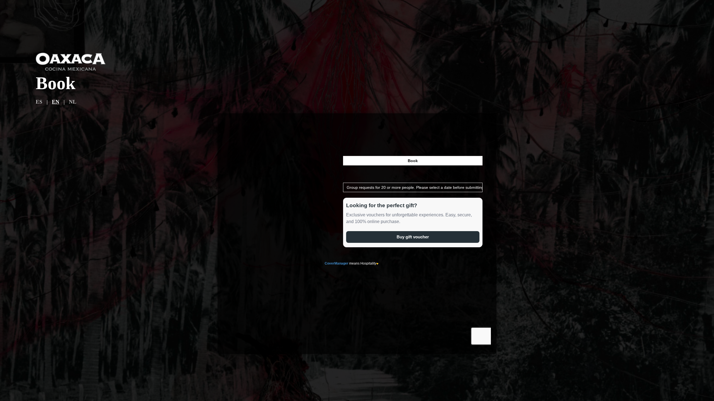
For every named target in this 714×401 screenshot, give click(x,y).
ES (39, 102)
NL (72, 102)
